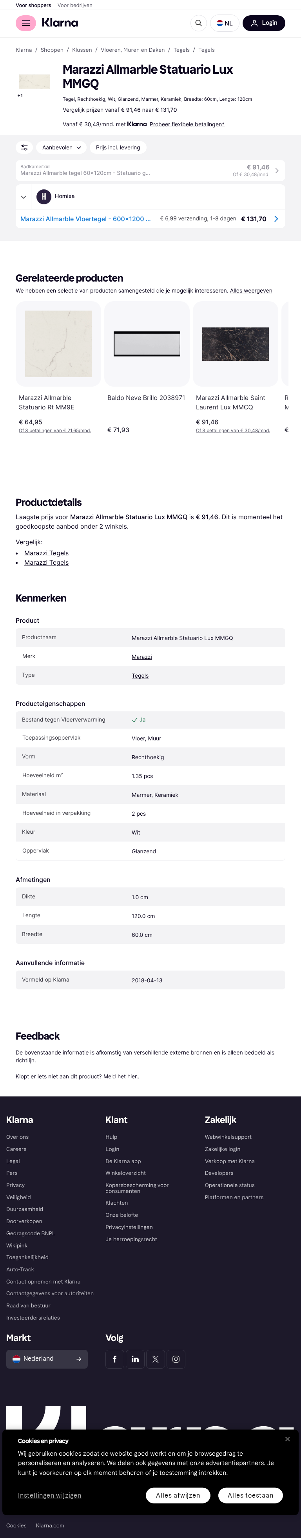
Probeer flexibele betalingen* (187, 124)
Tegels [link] (182, 50)
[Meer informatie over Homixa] (23, 197)
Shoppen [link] (52, 50)
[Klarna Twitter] (155, 1359)
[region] (150, 1472)
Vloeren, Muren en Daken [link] (133, 50)
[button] (224, 23)
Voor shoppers (33, 5)
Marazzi (142, 657)
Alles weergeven (251, 290)
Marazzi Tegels (46, 553)
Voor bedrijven (75, 5)
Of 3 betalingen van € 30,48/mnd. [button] (233, 430)
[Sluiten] (287, 1438)
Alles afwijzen (178, 1495)
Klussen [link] (82, 50)
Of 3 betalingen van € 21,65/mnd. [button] (55, 430)
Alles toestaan (250, 1495)
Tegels (140, 676)
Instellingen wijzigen (50, 1495)
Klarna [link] (24, 50)
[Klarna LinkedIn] (135, 1359)
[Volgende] (274, 367)
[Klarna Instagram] (176, 1359)
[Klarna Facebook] (114, 1359)
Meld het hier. (120, 1076)
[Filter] (24, 147)
